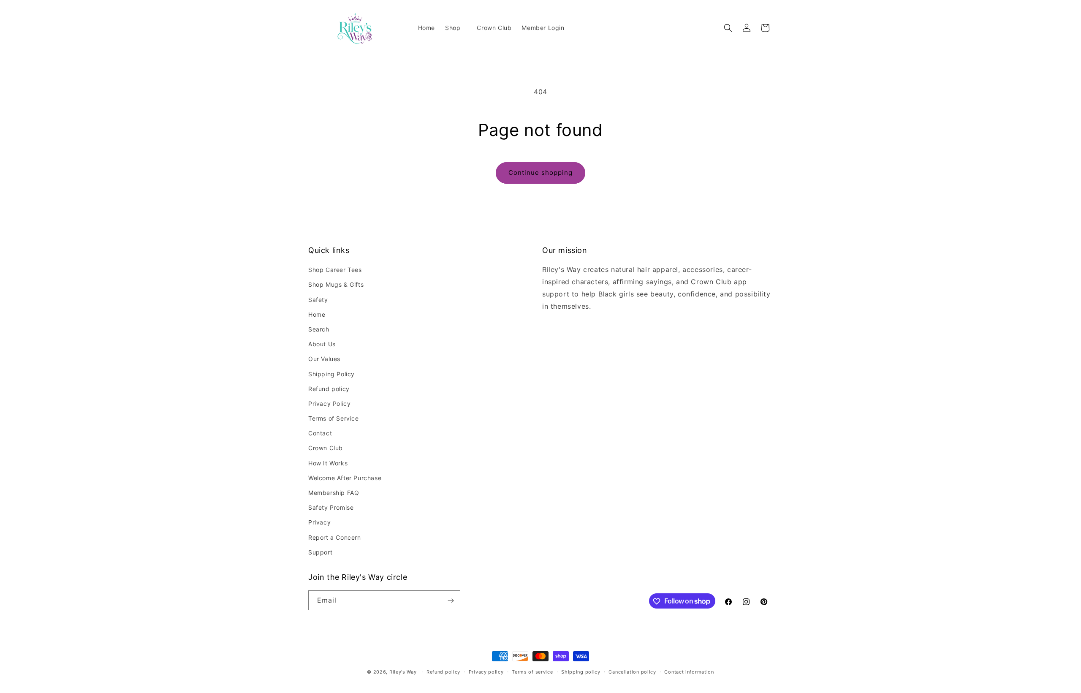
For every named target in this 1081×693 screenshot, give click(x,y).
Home (316, 314)
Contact (320, 433)
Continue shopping (540, 172)
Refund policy (329, 388)
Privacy (319, 522)
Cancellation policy (632, 671)
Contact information (689, 671)
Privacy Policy (329, 403)
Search (318, 329)
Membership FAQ (333, 492)
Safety (318, 299)
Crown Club (325, 448)
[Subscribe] (450, 601)
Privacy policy (486, 671)
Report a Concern (334, 537)
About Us (322, 344)
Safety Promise (330, 507)
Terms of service (532, 671)
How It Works (328, 463)
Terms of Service (333, 418)
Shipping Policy (331, 374)
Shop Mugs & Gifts (336, 284)
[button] (456, 28)
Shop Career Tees (335, 269)
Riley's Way (403, 672)
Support (320, 552)
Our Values (324, 359)
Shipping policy (580, 671)
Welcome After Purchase (344, 477)
